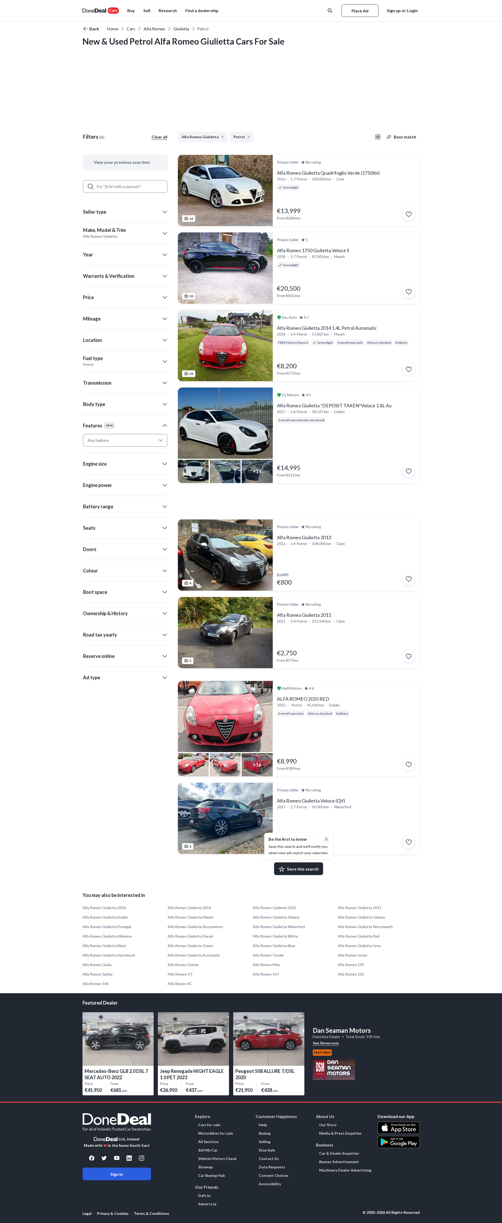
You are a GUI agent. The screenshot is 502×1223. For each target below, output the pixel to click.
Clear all (159, 136)
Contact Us (269, 1159)
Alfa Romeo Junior (353, 955)
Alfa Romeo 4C (180, 983)
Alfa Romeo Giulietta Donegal (106, 926)
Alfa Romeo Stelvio (183, 964)
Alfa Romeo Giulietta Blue (274, 945)
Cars (131, 28)
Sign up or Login (402, 10)
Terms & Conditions (151, 1213)
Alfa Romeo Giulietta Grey (359, 945)
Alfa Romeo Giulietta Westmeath (365, 926)
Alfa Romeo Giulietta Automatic (194, 955)
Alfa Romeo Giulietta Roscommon (195, 926)
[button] (125, 212)
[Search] (90, 186)
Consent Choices (274, 1175)
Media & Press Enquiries (340, 1133)
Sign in (116, 1174)
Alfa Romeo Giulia (96, 964)
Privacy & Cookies (113, 1213)
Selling (264, 1142)
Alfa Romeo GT (180, 974)
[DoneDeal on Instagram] (141, 1158)
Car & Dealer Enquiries (339, 1153)
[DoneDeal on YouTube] (117, 1158)
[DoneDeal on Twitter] (104, 1158)
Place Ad (360, 10)
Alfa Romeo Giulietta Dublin (105, 917)
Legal (87, 1213)
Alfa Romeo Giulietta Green (190, 945)
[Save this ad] (408, 214)
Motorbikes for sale (215, 1133)
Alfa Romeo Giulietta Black (104, 945)
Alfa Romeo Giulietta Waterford (279, 926)
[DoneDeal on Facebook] (92, 1158)
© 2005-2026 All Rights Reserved (391, 1212)
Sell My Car (208, 1150)
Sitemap (205, 1167)
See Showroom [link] (326, 1043)
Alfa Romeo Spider (97, 974)
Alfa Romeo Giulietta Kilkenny (107, 936)
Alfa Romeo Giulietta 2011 (359, 907)
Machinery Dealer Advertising (345, 1170)
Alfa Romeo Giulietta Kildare (276, 917)
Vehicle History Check (217, 1159)
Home (112, 28)
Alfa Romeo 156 (351, 974)
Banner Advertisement (339, 1162)
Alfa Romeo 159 (351, 964)
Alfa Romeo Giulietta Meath (190, 917)
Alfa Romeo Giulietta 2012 (274, 907)
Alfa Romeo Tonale (268, 955)
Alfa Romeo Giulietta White (275, 936)
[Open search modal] (330, 10)
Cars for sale (209, 1125)
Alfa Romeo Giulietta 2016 (104, 907)
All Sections (208, 1142)
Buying (264, 1133)
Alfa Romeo (154, 28)
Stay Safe (267, 1150)
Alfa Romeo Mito (266, 964)
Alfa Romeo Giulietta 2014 (189, 907)
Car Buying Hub (211, 1175)
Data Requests (272, 1167)
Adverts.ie (207, 1204)
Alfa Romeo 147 (266, 974)
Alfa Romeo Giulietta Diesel (190, 936)
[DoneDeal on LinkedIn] (129, 1158)
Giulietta (181, 28)
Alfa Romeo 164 (95, 983)
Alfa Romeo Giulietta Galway (361, 917)
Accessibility (270, 1184)
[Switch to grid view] (378, 137)
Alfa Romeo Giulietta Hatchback (108, 955)
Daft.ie (204, 1195)
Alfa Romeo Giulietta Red (358, 936)
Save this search (303, 868)
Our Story (328, 1125)
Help (263, 1125)
